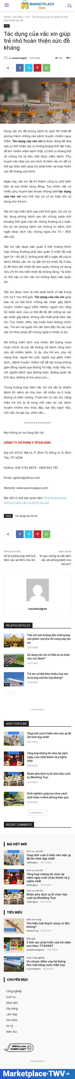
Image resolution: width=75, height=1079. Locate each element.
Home (7, 16)
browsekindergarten (35, 949)
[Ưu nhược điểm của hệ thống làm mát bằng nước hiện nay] (14, 964)
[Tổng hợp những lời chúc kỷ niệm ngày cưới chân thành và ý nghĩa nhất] (14, 759)
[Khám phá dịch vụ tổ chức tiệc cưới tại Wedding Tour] (14, 779)
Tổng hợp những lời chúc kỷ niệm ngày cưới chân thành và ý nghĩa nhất (47, 757)
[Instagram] (54, 1074)
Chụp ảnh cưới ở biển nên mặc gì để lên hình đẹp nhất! (49, 856)
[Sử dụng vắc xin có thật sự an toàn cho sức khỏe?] (14, 660)
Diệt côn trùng (34, 919)
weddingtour (32, 862)
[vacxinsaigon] (6, 58)
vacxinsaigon (19, 57)
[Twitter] (28, 68)
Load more (36, 812)
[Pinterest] (37, 68)
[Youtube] (67, 1074)
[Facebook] (20, 68)
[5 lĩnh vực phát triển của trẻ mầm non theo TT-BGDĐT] (14, 945)
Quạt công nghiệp (36, 957)
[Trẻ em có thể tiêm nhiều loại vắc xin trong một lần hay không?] (14, 679)
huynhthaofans (34, 968)
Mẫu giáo (31, 938)
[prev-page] (6, 692)
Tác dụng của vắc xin (26, 515)
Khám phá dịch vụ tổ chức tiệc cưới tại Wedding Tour (47, 896)
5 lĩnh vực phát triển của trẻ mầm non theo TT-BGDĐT (49, 944)
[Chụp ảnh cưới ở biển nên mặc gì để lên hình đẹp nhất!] (14, 739)
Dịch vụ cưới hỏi (35, 851)
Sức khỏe (18, 16)
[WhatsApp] (46, 68)
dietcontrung (32, 930)
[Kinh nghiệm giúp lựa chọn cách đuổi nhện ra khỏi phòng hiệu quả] (14, 799)
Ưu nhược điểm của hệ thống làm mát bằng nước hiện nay (46, 963)
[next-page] (12, 692)
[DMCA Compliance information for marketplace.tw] (19, 1051)
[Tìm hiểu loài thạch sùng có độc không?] (14, 926)
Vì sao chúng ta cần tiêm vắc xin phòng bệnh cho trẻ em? (55, 560)
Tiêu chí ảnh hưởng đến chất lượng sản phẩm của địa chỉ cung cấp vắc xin (49, 639)
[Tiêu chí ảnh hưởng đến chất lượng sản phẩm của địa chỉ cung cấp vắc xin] (14, 640)
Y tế (27, 16)
